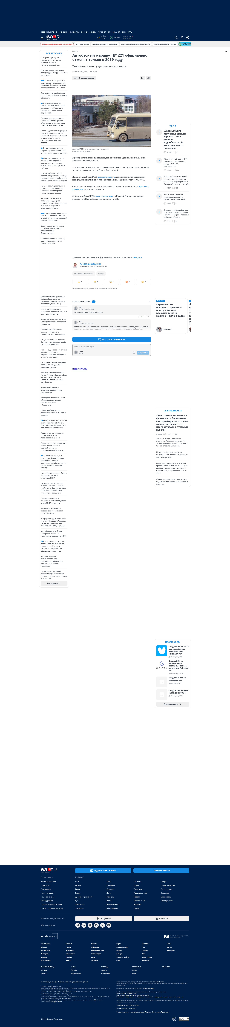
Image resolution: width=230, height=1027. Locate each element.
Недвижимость (47, 32)
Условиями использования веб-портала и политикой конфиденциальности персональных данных (150, 997)
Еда (76, 901)
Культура (110, 889)
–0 (148, 334)
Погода (84, 32)
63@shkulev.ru (66, 998)
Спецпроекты (167, 901)
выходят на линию (103, 196)
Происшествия (140, 893)
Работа (137, 897)
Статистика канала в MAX (52, 908)
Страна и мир (166, 889)
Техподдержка (47, 901)
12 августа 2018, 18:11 (80, 72)
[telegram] (77, 925)
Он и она (137, 881)
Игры (130, 32)
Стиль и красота (168, 885)
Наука (109, 901)
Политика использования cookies (127, 1005)
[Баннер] (187, 44)
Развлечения (139, 901)
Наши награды (47, 893)
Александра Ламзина (90, 264)
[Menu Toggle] (42, 37)
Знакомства (74, 32)
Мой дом (110, 897)
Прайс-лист (45, 885)
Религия (137, 904)
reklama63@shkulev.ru (157, 982)
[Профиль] (188, 37)
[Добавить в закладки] (142, 78)
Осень (136, 885)
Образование (112, 908)
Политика (138, 889)
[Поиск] (176, 37)
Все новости (54, 53)
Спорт (163, 881)
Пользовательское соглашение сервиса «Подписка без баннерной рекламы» (142, 1012)
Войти (81, 353)
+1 (141, 334)
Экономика (166, 897)
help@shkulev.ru (56, 1001)
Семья (136, 908)
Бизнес (78, 885)
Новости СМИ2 (79, 369)
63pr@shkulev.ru (148, 988)
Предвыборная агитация (51, 904)
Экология (165, 893)
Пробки (115, 38)
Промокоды (61, 32)
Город (77, 893)
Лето (108, 893)
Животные (79, 904)
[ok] (90, 925)
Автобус (101, 273)
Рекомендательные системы (126, 1009)
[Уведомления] (182, 37)
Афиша (93, 32)
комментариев (86, 78)
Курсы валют (114, 32)
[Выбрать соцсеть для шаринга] (148, 78)
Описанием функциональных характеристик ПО (132, 995)
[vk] (83, 925)
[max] (96, 925)
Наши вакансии (47, 897)
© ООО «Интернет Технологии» (52, 1019)
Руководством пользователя (126, 993)
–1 (148, 317)
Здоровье (79, 908)
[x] (102, 925)
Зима (108, 881)
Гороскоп (102, 32)
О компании (46, 889)
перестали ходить (106, 177)
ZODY (124, 32)
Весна (77, 889)
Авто (77, 881)
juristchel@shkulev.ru (95, 1000)
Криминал (110, 885)
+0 (141, 317)
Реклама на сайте (48, 881)
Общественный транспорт (83, 273)
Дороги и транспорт (83, 897)
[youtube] (108, 925)
